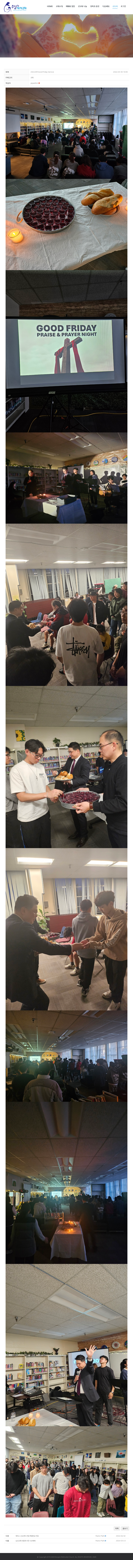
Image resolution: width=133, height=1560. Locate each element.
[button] (34, 83)
